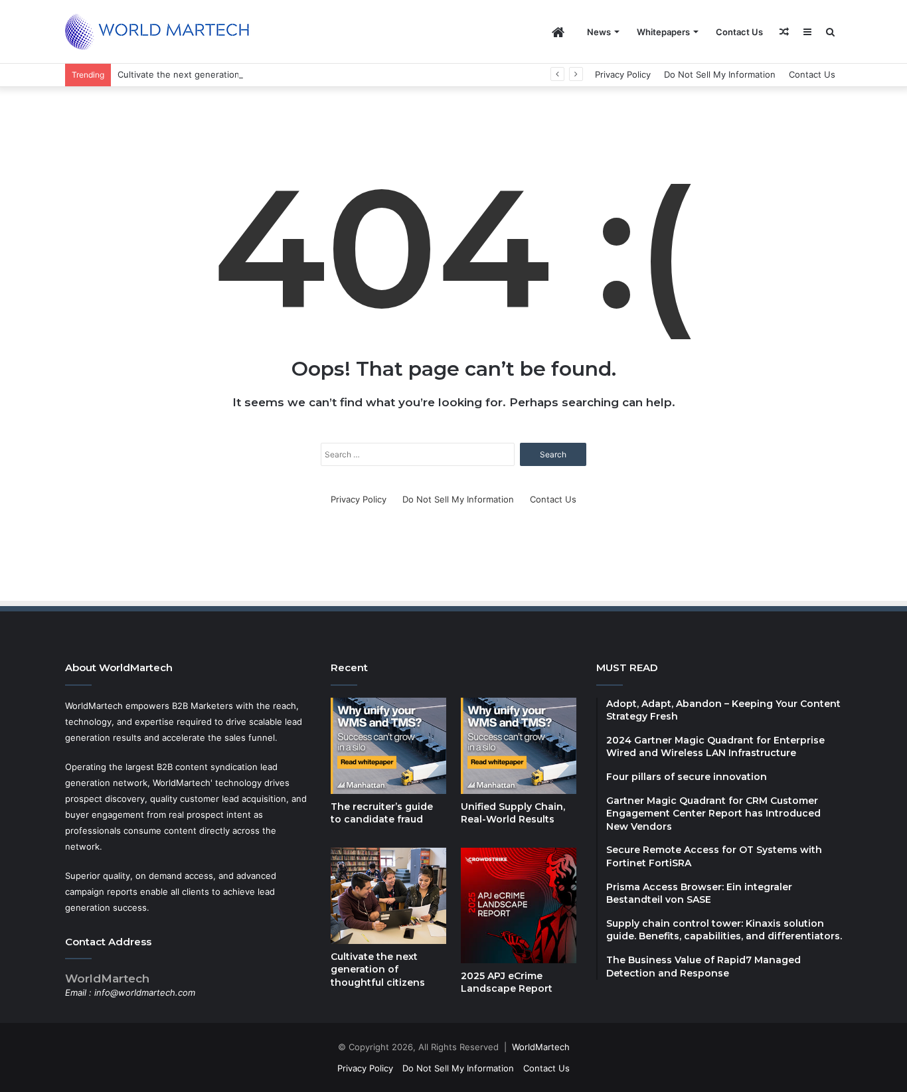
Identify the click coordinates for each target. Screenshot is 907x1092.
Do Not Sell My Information (720, 74)
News (599, 32)
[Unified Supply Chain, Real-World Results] (518, 746)
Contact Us (739, 32)
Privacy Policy (623, 74)
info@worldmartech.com (144, 992)
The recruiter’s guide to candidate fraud (382, 813)
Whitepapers (663, 32)
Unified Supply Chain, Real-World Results (513, 813)
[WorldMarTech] (163, 32)
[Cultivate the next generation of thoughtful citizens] (388, 896)
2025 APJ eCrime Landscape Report (506, 982)
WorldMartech (541, 1047)
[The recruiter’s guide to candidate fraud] (388, 746)
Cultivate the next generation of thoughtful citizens (225, 74)
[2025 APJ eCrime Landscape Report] (518, 905)
